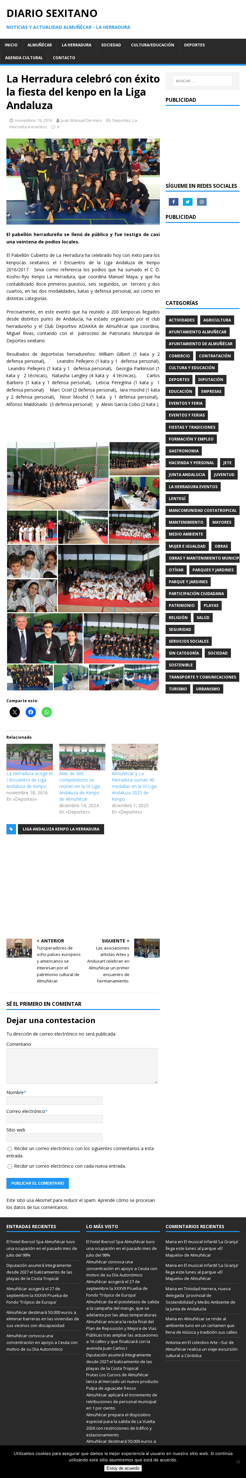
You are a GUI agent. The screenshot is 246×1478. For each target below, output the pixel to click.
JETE (227, 462)
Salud (203, 617)
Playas (211, 605)
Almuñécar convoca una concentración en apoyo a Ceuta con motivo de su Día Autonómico (42, 1342)
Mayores (221, 522)
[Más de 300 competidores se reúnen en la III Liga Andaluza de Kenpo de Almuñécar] (82, 757)
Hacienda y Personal (191, 462)
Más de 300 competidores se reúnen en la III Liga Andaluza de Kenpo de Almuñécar (79, 786)
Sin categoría (184, 653)
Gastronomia (184, 451)
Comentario (18, 1044)
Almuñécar (40, 45)
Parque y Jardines (188, 581)
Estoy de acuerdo (123, 1468)
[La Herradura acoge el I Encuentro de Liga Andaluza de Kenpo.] (29, 757)
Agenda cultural (24, 57)
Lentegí (177, 498)
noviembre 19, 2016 (33, 120)
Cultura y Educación (192, 367)
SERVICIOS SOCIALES (189, 641)
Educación (180, 391)
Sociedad (111, 45)
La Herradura (76, 45)
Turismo (178, 689)
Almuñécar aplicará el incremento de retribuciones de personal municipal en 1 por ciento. (121, 1401)
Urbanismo (208, 689)
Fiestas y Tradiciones (192, 427)
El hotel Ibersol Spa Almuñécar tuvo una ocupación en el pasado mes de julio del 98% (41, 1248)
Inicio (11, 45)
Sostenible (181, 665)
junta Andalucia (187, 474)
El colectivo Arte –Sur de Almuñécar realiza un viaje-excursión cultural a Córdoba (202, 1349)
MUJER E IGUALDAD (187, 546)
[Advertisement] (83, 887)
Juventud (224, 474)
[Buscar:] (202, 80)
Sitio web (15, 1130)
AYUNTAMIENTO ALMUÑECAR (197, 332)
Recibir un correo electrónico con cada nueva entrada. (70, 1166)
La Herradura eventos (193, 486)
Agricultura (217, 320)
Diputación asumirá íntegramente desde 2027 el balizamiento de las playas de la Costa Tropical (39, 1272)
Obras (221, 546)
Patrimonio (182, 605)
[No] (238, 1461)
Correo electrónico (25, 1111)
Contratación (215, 356)
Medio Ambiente (186, 534)
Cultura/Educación (152, 45)
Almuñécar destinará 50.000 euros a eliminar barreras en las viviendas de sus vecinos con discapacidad (42, 1319)
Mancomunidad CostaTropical (203, 510)
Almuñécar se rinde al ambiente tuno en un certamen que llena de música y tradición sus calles (201, 1325)
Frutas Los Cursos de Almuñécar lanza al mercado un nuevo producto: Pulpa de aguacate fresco (122, 1381)
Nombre (15, 1092)
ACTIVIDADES (181, 320)
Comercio (179, 356)
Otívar (176, 570)
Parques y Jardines (213, 570)
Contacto (64, 57)
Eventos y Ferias (187, 415)
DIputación (210, 379)
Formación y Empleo (191, 439)
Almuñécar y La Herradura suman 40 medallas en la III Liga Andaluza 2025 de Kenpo (134, 786)
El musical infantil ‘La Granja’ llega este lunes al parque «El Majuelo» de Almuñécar (202, 1248)
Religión (178, 617)
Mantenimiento (186, 522)
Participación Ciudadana (196, 593)
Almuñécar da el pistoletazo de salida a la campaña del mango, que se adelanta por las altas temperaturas (122, 1308)
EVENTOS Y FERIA (185, 403)
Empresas (211, 391)
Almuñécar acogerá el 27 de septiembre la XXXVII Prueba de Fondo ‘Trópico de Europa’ (37, 1295)
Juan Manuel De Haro (81, 120)
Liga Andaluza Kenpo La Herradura (61, 829)
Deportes (194, 45)
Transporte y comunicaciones (202, 677)
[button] (57, 475)
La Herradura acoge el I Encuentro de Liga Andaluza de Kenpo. (29, 779)
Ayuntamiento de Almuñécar (201, 343)
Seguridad (180, 629)
